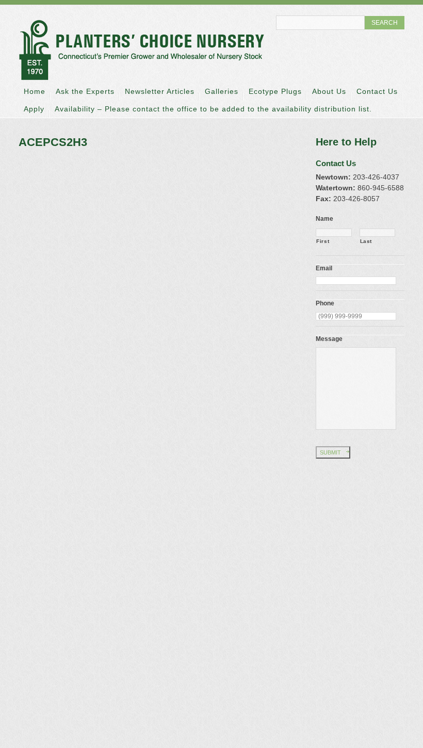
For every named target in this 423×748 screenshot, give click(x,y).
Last (366, 241)
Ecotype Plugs (275, 91)
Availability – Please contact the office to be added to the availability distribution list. (213, 109)
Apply (34, 109)
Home (34, 91)
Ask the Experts (85, 91)
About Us (329, 91)
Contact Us (377, 91)
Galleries (221, 91)
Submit (330, 452)
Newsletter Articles (159, 91)
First (322, 241)
